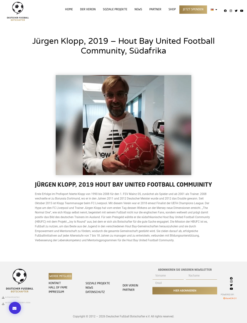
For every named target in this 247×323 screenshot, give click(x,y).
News (138, 9)
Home (69, 9)
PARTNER (129, 290)
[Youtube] (241, 10)
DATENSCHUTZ (95, 292)
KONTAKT (55, 283)
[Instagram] (230, 10)
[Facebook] (225, 10)
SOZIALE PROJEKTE (115, 9)
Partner (155, 9)
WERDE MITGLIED (60, 276)
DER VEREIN (88, 9)
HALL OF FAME (58, 287)
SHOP (172, 9)
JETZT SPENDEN (193, 9)
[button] (15, 308)
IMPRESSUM (56, 292)
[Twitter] (236, 10)
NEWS (89, 287)
